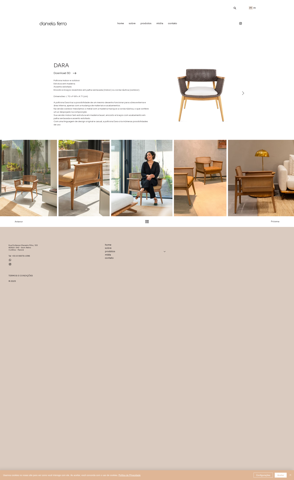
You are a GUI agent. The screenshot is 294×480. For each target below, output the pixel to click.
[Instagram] (240, 23)
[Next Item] (243, 93)
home (108, 244)
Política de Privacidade (130, 475)
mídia (108, 254)
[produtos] (165, 251)
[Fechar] (290, 475)
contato (109, 258)
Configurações (263, 475)
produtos (110, 251)
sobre (108, 248)
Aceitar (280, 475)
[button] (235, 8)
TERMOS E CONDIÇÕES (21, 275)
